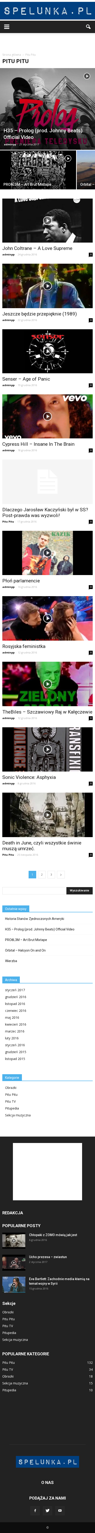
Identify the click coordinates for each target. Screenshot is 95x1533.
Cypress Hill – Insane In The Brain (38, 444)
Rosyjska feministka (23, 646)
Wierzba (11, 961)
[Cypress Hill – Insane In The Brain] (47, 416)
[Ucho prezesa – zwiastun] (13, 1263)
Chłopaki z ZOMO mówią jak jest (53, 1235)
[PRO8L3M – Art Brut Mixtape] (38, 178)
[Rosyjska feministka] (47, 618)
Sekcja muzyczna (18, 1115)
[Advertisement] (47, 41)
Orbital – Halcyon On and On (25, 950)
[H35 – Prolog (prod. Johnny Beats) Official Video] (47, 109)
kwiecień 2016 (15, 1024)
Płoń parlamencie (21, 581)
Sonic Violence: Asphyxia (29, 777)
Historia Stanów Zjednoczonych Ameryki (34, 919)
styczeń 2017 (15, 990)
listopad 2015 (15, 1059)
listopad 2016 (15, 1004)
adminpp (10, 144)
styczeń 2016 (15, 1045)
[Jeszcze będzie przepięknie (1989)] (47, 286)
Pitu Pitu (8, 521)
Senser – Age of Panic (26, 379)
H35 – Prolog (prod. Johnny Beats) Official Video (39, 929)
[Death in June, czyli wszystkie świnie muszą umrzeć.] (47, 815)
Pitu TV (10, 1101)
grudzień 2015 (15, 1052)
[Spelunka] (47, 10)
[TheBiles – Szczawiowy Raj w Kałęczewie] (47, 684)
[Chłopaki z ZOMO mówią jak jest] (13, 1241)
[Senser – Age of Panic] (47, 351)
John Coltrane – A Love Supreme (37, 248)
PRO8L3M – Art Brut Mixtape (26, 940)
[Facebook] (35, 1510)
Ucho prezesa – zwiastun (48, 1257)
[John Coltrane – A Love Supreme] (47, 221)
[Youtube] (60, 1510)
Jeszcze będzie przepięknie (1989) (39, 314)
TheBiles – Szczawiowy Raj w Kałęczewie (47, 712)
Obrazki (10, 1087)
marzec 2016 (14, 1031)
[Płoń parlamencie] (47, 553)
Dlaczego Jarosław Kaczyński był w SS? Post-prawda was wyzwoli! (45, 512)
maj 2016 (12, 1017)
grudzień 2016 (15, 997)
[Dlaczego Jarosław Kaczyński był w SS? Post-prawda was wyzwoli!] (47, 481)
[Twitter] (47, 1510)
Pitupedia (12, 1108)
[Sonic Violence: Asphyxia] (47, 749)
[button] (88, 27)
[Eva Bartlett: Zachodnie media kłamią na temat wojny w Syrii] (13, 1285)
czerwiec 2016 (15, 1010)
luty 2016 (12, 1038)
